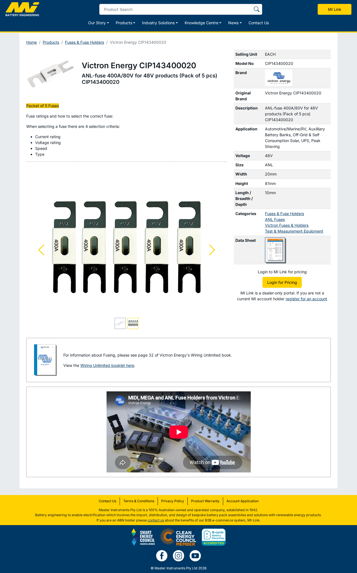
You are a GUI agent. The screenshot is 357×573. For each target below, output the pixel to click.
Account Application (242, 501)
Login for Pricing (282, 282)
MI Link (334, 9)
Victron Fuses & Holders (286, 225)
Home (31, 42)
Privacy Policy (172, 501)
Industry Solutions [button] (158, 22)
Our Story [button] (97, 22)
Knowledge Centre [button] (201, 22)
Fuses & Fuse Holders (84, 42)
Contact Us (259, 22)
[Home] (22, 9)
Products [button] (124, 22)
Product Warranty (205, 501)
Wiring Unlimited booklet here (107, 365)
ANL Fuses (275, 219)
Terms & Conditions (138, 501)
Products (51, 42)
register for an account (306, 298)
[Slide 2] (133, 323)
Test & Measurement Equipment (294, 231)
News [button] (233, 22)
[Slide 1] (120, 323)
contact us (156, 520)
